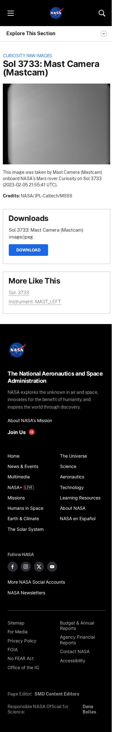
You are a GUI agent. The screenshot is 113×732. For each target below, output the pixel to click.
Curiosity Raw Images (27, 55)
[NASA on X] (39, 567)
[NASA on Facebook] (13, 567)
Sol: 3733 (19, 292)
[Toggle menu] (10, 13)
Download (28, 249)
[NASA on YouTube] (52, 567)
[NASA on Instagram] (26, 567)
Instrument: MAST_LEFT (35, 302)
